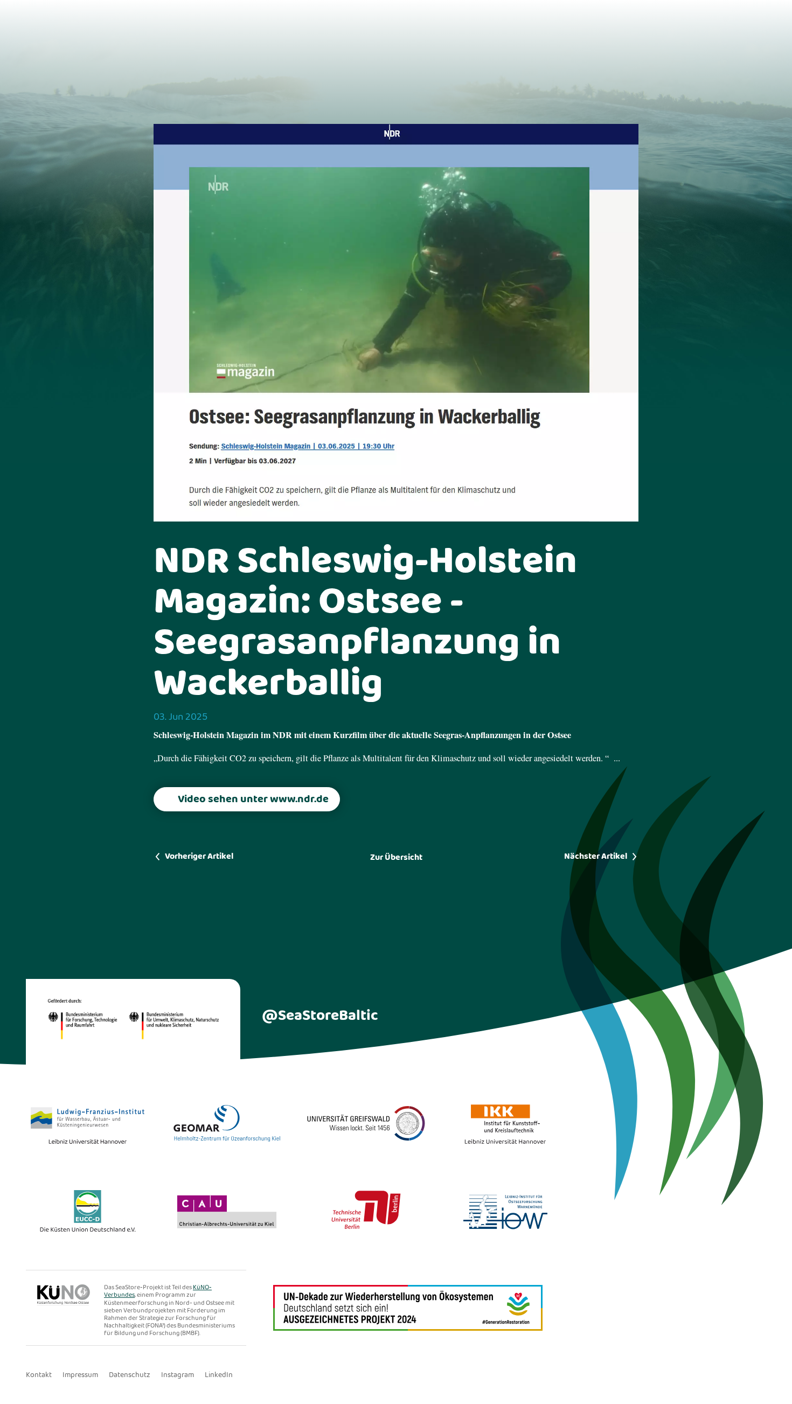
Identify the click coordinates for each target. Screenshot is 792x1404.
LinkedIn (219, 1375)
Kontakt (39, 1375)
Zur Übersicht (396, 857)
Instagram (177, 1375)
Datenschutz (129, 1375)
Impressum (80, 1375)
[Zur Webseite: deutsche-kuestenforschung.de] (70, 1302)
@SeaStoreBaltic (320, 1016)
